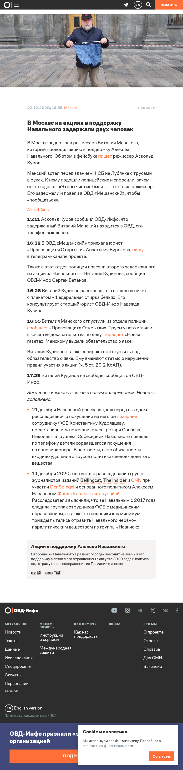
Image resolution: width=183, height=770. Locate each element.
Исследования (18, 658)
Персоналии (17, 683)
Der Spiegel (62, 487)
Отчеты (150, 641)
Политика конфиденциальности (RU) (30, 716)
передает (114, 334)
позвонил (127, 416)
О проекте (153, 632)
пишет (105, 156)
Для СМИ (152, 658)
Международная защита (53, 650)
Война (115, 624)
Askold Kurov (38, 209)
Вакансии (152, 666)
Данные (12, 649)
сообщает (37, 328)
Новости (147, 108)
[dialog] (128, 745)
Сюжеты (13, 675)
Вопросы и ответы (68, 699)
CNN (136, 480)
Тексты (11, 641)
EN (138, 5)
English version (27, 708)
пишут (139, 250)
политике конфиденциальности (108, 745)
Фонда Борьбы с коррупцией (88, 494)
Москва (70, 107)
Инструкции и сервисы (51, 637)
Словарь (151, 649)
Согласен (161, 756)
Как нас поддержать (86, 634)
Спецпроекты (18, 666)
